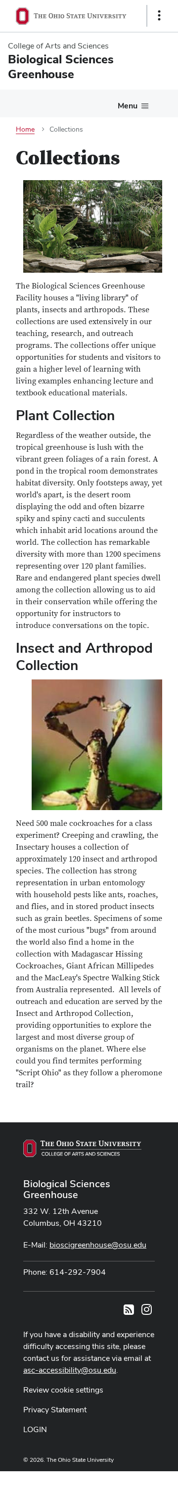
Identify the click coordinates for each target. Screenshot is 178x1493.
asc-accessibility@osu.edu (69, 1370)
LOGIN (35, 1429)
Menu (127, 105)
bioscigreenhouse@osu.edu (97, 1245)
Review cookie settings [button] (63, 1390)
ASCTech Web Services (124, 1480)
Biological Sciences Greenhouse (66, 1189)
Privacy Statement (55, 1409)
